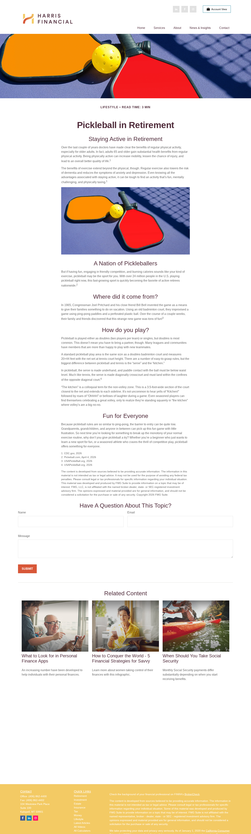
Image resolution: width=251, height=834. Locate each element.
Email (131, 512)
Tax (76, 811)
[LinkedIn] (176, 9)
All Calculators (82, 830)
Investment (80, 799)
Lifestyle (78, 819)
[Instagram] (35, 818)
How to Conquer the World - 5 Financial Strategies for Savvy (121, 658)
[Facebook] (184, 9)
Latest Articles (82, 822)
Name (22, 512)
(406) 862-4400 (37, 796)
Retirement (80, 795)
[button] (141, 28)
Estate (77, 803)
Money (78, 815)
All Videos (79, 826)
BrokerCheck (192, 794)
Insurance (79, 807)
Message (24, 536)
